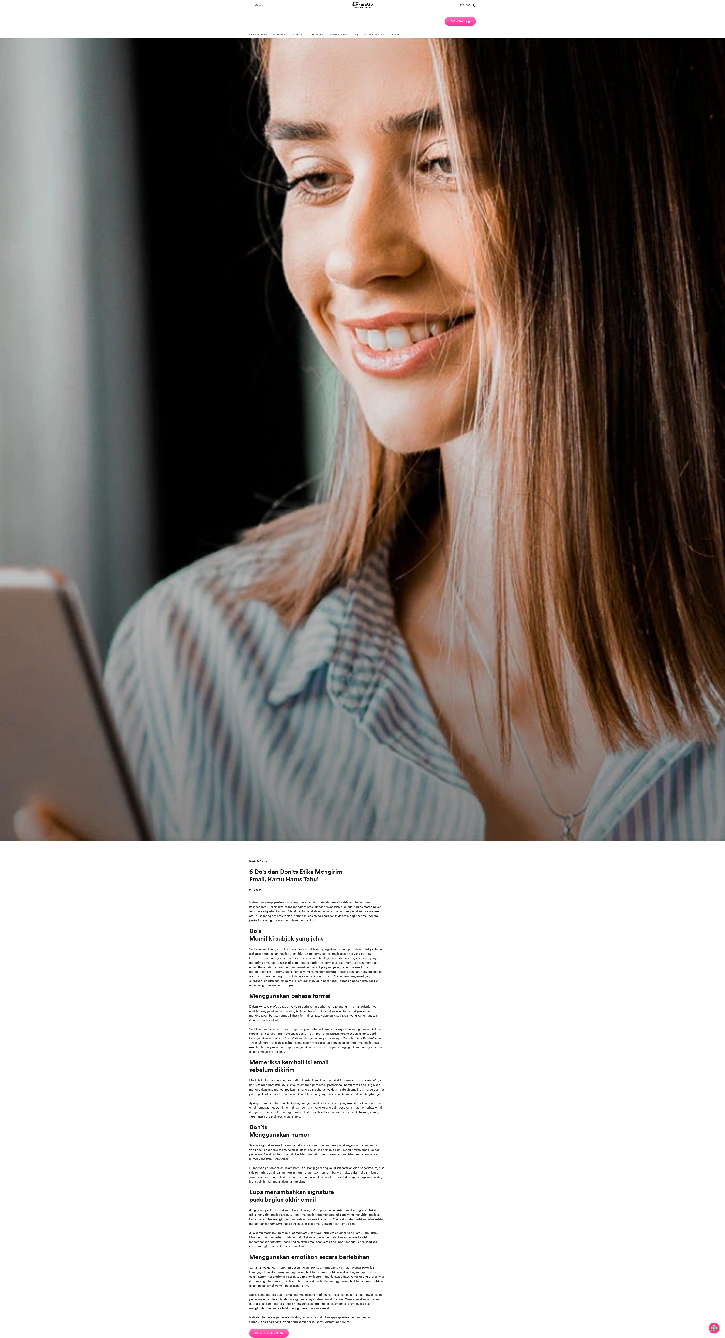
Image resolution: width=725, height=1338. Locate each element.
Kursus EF (298, 34)
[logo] (362, 5)
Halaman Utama (258, 34)
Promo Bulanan (338, 34)
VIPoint (394, 34)
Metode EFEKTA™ (374, 34)
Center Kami (317, 34)
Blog (355, 34)
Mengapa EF (280, 34)
